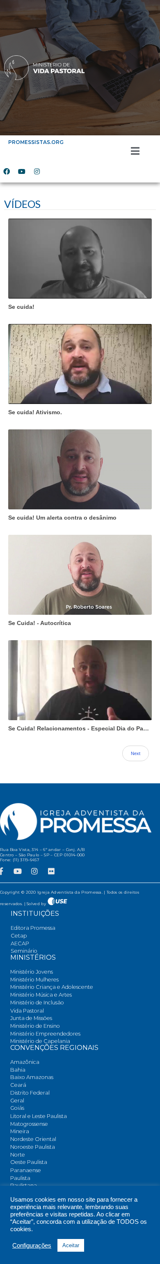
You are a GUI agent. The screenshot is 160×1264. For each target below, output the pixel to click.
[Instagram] (36, 171)
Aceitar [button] (70, 1245)
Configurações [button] (31, 1245)
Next (135, 753)
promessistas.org (36, 142)
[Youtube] (21, 171)
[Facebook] (6, 171)
